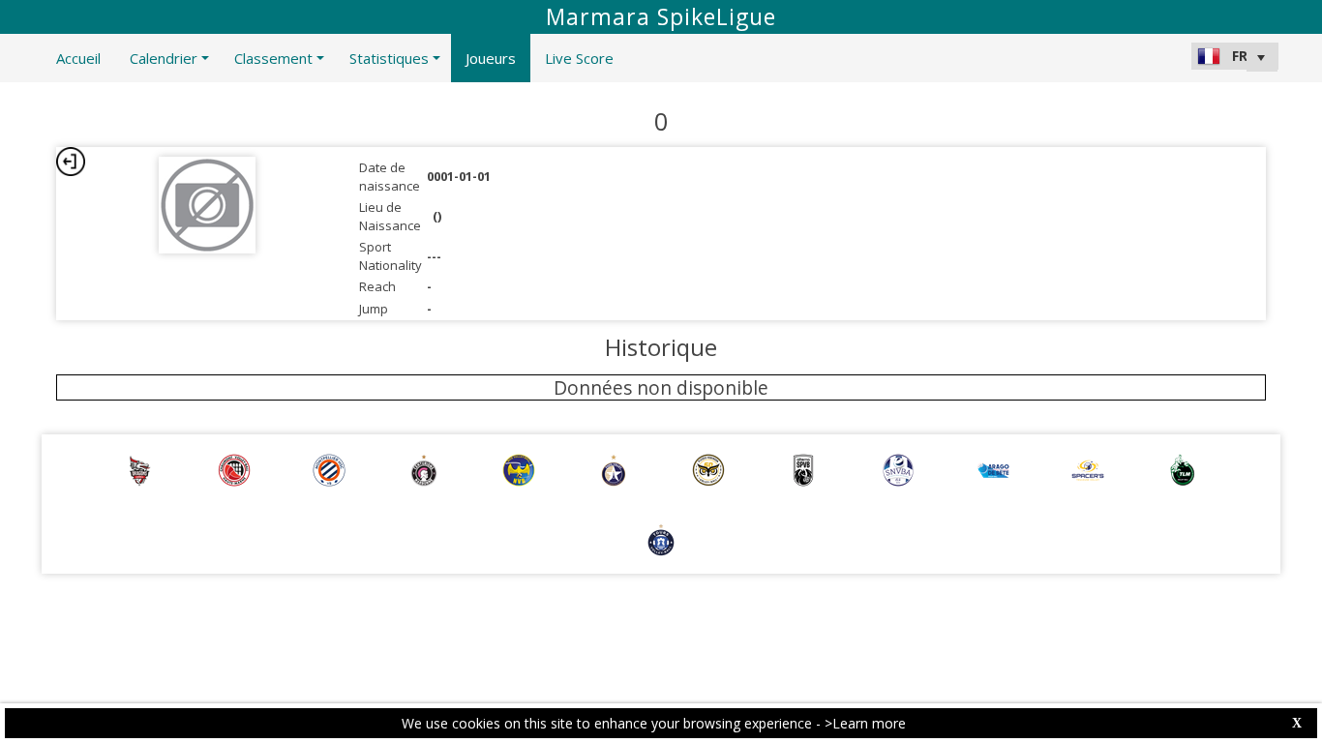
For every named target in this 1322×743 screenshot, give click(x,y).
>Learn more (865, 723)
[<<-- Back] (70, 161)
